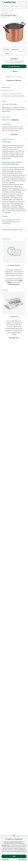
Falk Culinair (15, 119)
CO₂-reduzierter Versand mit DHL (14, 62)
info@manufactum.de (14, 284)
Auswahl (6, 49)
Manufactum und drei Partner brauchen (13, 841)
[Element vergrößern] (25, 43)
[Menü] (2, 2)
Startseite (4, 10)
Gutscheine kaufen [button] (14, 337)
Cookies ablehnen (5, 859)
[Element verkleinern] (23, 43)
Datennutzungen (5, 845)
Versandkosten (20, 60)
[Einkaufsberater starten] (25, 6)
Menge (7, 53)
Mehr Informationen (22, 859)
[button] (25, 21)
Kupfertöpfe (10, 10)
